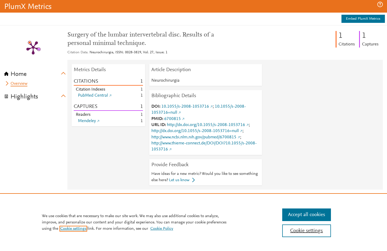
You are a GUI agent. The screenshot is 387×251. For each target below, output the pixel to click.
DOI (155, 106)
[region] (193, 222)
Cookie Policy (161, 229)
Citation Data (77, 52)
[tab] (35, 72)
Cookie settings (73, 229)
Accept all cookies (306, 214)
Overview (19, 84)
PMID (156, 119)
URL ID (158, 125)
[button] (380, 4)
